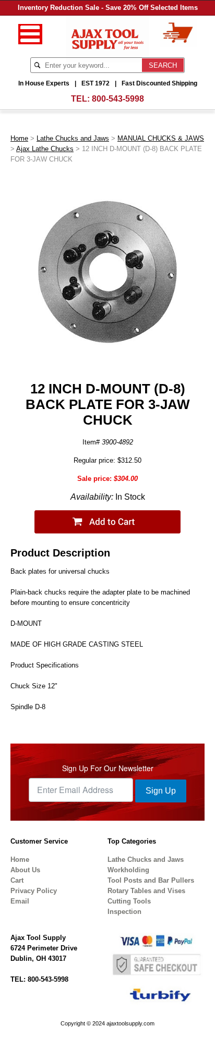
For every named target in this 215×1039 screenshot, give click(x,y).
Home (19, 138)
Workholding (128, 870)
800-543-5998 (118, 98)
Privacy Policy (33, 891)
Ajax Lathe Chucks (45, 149)
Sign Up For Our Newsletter (107, 768)
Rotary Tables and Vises (146, 891)
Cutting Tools (129, 901)
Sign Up (161, 790)
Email (19, 901)
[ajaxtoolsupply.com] (108, 38)
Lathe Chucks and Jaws (73, 138)
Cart (16, 880)
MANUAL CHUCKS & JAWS (160, 138)
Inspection (124, 912)
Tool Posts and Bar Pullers (151, 880)
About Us (25, 870)
